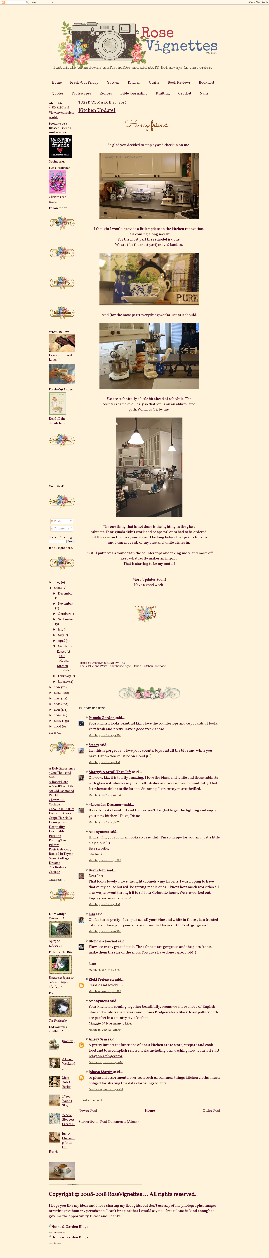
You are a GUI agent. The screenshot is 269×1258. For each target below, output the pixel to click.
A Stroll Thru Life (61, 786)
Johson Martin (101, 1072)
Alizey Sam (98, 1039)
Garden (113, 82)
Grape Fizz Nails (60, 818)
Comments (61, 528)
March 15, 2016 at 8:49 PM (105, 970)
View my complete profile (61, 115)
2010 (58, 715)
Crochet (184, 93)
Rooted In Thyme (61, 854)
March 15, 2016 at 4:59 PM (105, 861)
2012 (57, 704)
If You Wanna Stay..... (67, 1101)
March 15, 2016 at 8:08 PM (105, 932)
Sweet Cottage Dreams (59, 860)
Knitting (163, 93)
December (65, 593)
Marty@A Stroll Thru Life (110, 772)
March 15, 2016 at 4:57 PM (104, 822)
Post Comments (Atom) (119, 1121)
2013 (57, 698)
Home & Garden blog (57, 1233)
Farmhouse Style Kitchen (125, 666)
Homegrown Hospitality (58, 824)
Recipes (105, 93)
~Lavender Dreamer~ (106, 804)
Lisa (92, 914)
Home (57, 82)
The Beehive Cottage (57, 869)
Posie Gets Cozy (60, 849)
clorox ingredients (151, 1083)
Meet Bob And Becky (68, 1082)
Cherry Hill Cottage (57, 802)
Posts (57, 521)
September (66, 619)
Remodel (161, 666)
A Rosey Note (58, 782)
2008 (58, 726)
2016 (57, 588)
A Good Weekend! (68, 1064)
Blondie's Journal (103, 941)
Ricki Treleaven (101, 979)
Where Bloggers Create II (68, 1119)
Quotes (57, 93)
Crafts (154, 82)
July (61, 629)
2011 (57, 710)
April (62, 641)
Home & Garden (55, 1243)
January (63, 682)
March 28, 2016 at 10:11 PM (105, 1030)
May (61, 635)
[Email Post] (123, 662)
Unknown (60, 108)
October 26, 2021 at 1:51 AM (106, 1062)
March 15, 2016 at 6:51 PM (104, 904)
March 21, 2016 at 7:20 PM (105, 992)
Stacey (94, 745)
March (63, 646)
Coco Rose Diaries (61, 809)
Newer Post (87, 1110)
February (64, 676)
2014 (57, 693)
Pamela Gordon (102, 718)
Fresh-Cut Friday (84, 82)
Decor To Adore (60, 813)
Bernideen (97, 870)
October (64, 614)
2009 (58, 721)
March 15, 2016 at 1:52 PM (104, 763)
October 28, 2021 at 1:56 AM (106, 1090)
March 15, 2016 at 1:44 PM (105, 735)
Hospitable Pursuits (56, 833)
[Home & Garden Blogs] (68, 1227)
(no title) (68, 1041)
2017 (57, 582)
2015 (57, 687)
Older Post (211, 1110)
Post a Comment (92, 1100)
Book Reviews (179, 82)
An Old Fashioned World (61, 793)
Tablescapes (81, 93)
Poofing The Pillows (57, 842)
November (65, 604)
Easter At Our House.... (64, 656)
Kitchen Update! (64, 668)
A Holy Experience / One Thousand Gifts (62, 773)
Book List (206, 82)
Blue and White (97, 666)
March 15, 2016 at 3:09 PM (105, 795)
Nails (204, 93)
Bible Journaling (134, 93)
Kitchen (134, 82)
